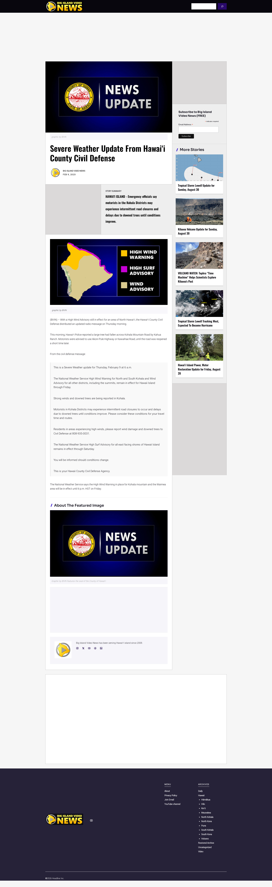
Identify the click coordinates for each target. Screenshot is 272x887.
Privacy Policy (170, 795)
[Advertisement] (136, 37)
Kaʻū (203, 808)
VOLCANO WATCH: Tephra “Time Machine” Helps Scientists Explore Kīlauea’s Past (197, 277)
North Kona (206, 821)
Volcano (205, 838)
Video (200, 851)
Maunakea (206, 812)
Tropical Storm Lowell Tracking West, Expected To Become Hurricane (198, 323)
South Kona (206, 834)
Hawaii (201, 795)
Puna (203, 825)
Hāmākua (205, 799)
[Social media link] (77, 648)
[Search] (222, 6)
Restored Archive (206, 843)
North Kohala (207, 817)
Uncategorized (205, 847)
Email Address (185, 124)
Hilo (203, 804)
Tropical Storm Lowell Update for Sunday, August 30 (196, 187)
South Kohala (207, 830)
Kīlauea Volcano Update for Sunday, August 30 (197, 231)
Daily (200, 791)
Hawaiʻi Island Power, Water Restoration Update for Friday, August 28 (199, 369)
